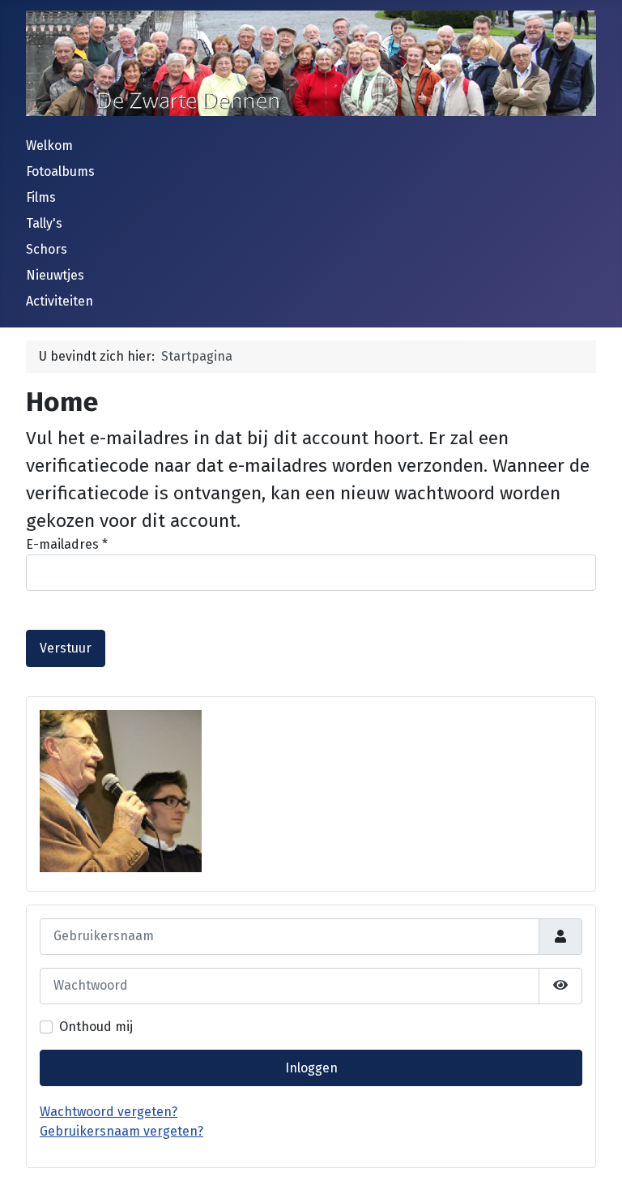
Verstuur (66, 648)
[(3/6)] (121, 791)
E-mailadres (67, 544)
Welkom (49, 145)
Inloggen (311, 1068)
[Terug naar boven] (593, 1151)
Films (41, 197)
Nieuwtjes (55, 275)
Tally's (44, 223)
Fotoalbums (60, 171)
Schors (46, 249)
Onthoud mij (96, 1026)
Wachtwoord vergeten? (108, 1111)
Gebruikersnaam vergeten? (121, 1131)
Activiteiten (59, 301)
